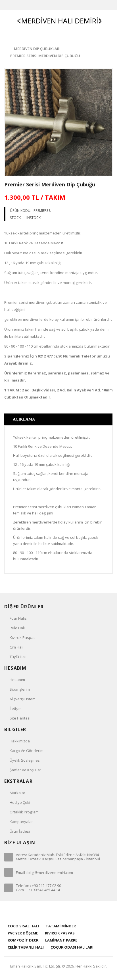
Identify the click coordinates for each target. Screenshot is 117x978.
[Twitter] (51, 911)
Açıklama (24, 419)
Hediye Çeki (20, 802)
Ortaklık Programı (24, 812)
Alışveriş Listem (22, 698)
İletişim (16, 708)
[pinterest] (59, 911)
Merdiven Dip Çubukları (37, 48)
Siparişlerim (20, 689)
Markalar (17, 792)
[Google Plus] (66, 911)
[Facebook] (44, 911)
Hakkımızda (20, 741)
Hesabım (17, 679)
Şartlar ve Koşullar (25, 769)
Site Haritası (20, 718)
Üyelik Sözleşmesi (25, 760)
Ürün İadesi (20, 831)
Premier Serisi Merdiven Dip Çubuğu (45, 55)
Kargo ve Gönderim (26, 750)
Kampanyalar (21, 821)
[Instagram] (73, 911)
